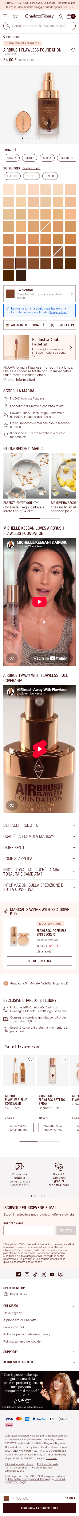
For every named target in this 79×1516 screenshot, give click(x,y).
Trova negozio (13, 1313)
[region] (39, 938)
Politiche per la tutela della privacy (26, 1334)
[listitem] (39, 104)
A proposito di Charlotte (19, 1320)
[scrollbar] (39, 518)
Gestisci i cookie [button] (14, 1470)
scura (47, 158)
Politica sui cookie (47, 1464)
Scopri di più (32, 168)
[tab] (22, 138)
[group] (26, 483)
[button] (8, 26)
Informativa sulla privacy (19, 1464)
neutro (31, 176)
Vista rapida (44, 951)
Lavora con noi (13, 1327)
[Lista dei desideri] (15, 16)
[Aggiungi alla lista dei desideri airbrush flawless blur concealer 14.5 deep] (30, 1059)
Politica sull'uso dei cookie (21, 1341)
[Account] (60, 16)
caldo (50, 176)
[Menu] (5, 16)
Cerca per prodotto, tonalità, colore (38, 26)
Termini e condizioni (16, 1467)
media (29, 158)
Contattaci (51, 1458)
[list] (39, 104)
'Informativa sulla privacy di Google (28, 1479)
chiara (11, 158)
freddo (12, 176)
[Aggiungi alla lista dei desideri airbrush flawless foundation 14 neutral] (73, 50)
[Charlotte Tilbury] (39, 16)
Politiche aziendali (42, 1467)
